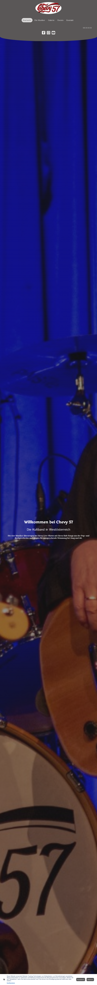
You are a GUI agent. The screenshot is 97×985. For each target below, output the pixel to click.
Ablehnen (90, 979)
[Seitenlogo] (48, 8)
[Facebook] (43, 32)
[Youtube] (53, 32)
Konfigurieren (11, 983)
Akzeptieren (80, 979)
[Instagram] (48, 32)
